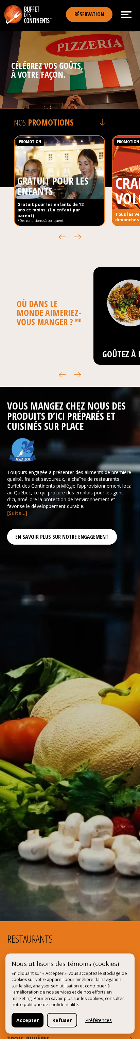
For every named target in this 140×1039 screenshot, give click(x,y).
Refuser (62, 1020)
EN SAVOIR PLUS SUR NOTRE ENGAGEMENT (61, 537)
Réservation (89, 14)
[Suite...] (17, 513)
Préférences (98, 1020)
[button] (62, 237)
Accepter (27, 1020)
